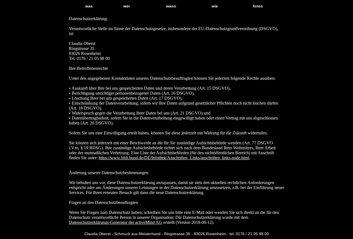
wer (126, 6)
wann (171, 6)
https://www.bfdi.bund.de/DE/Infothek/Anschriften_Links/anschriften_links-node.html (174, 157)
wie (215, 6)
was (89, 6)
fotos (258, 6)
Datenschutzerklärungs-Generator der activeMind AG (115, 222)
